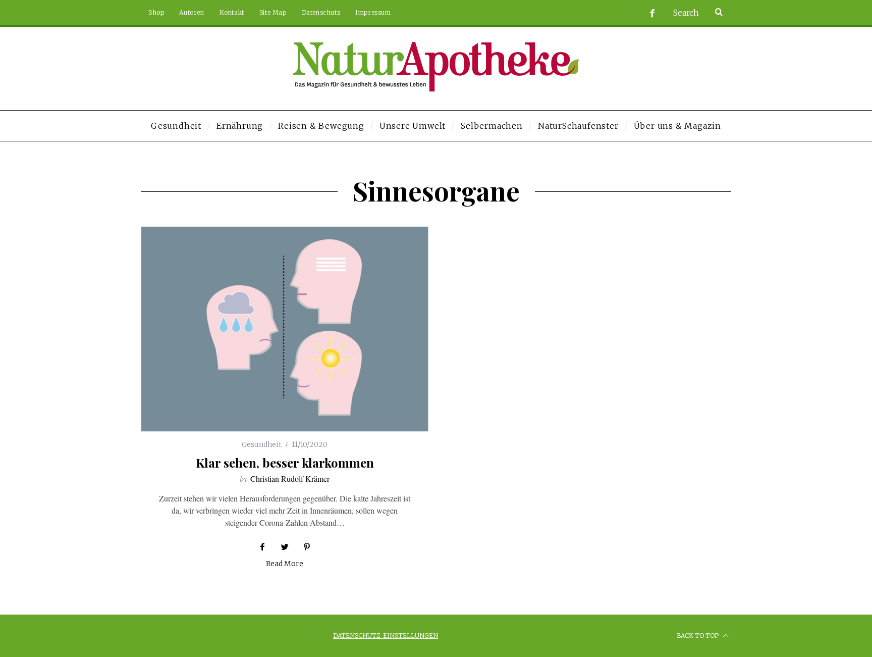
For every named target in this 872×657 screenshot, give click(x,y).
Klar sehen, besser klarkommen (285, 462)
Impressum (373, 12)
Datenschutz (321, 12)
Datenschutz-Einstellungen (385, 635)
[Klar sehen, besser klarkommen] (284, 329)
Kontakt (232, 12)
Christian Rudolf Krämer (290, 478)
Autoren (191, 12)
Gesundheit (262, 444)
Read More (284, 564)
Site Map (273, 12)
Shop (156, 12)
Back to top (698, 635)
